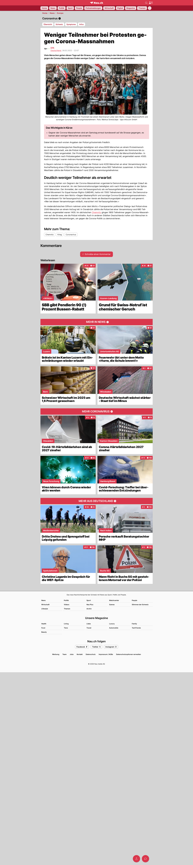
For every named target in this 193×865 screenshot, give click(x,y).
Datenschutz (91, 654)
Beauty (44, 632)
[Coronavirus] (96, 18)
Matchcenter (114, 600)
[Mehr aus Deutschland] (96, 501)
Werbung (55, 654)
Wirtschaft (45, 604)
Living (66, 624)
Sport (89, 600)
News (52, 13)
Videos (66, 604)
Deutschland (56, 50)
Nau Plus (90, 604)
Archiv (89, 609)
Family (134, 624)
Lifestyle (44, 609)
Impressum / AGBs (106, 654)
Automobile (113, 628)
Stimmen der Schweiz (140, 604)
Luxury (112, 624)
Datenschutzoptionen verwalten (128, 654)
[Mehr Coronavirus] (96, 411)
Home (44, 13)
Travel (89, 628)
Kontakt (80, 654)
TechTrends (136, 628)
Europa (60, 13)
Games (112, 604)
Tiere (66, 628)
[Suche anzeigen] (146, 2)
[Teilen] (136, 858)
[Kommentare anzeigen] (145, 858)
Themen (67, 609)
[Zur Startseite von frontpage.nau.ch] (96, 3)
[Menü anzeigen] (151, 2)
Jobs (72, 654)
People (134, 600)
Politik (66, 600)
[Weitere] (149, 8)
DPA (52, 48)
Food (43, 628)
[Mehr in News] (96, 322)
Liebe (89, 624)
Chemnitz (96, 212)
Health (43, 624)
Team (64, 654)
